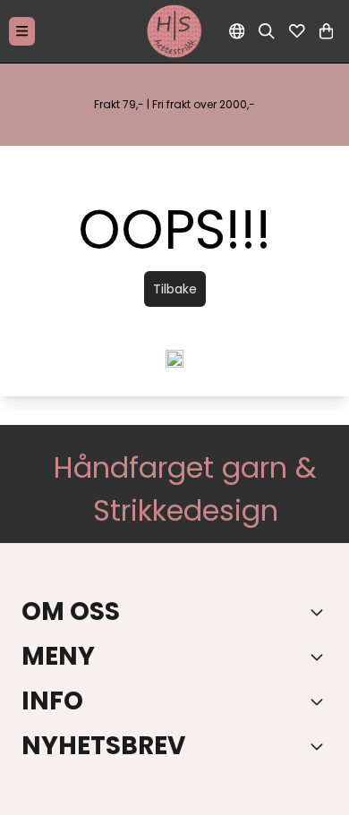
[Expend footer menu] (320, 656)
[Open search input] (267, 31)
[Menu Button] (22, 31)
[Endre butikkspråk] (237, 31)
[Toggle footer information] (320, 612)
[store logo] (174, 31)
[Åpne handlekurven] (326, 31)
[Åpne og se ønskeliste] (297, 31)
